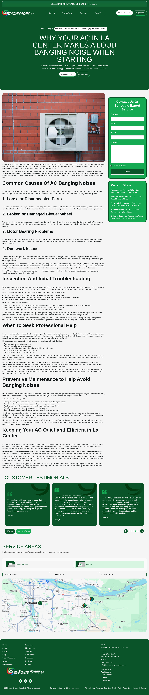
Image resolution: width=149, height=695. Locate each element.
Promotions (29, 658)
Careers (28, 664)
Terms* (123, 166)
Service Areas (30, 655)
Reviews (28, 661)
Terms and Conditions (103, 688)
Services (28, 651)
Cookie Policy (117, 688)
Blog (49, 29)
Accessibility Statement (131, 688)
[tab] (39, 564)
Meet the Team (7, 664)
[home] (18, 13)
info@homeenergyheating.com (113, 665)
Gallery (5, 661)
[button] (53, 13)
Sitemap (144, 688)
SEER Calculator (8, 658)
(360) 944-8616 (107, 662)
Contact (5, 651)
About (4, 648)
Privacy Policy (90, 688)
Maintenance (30, 648)
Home (43, 29)
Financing (29, 645)
